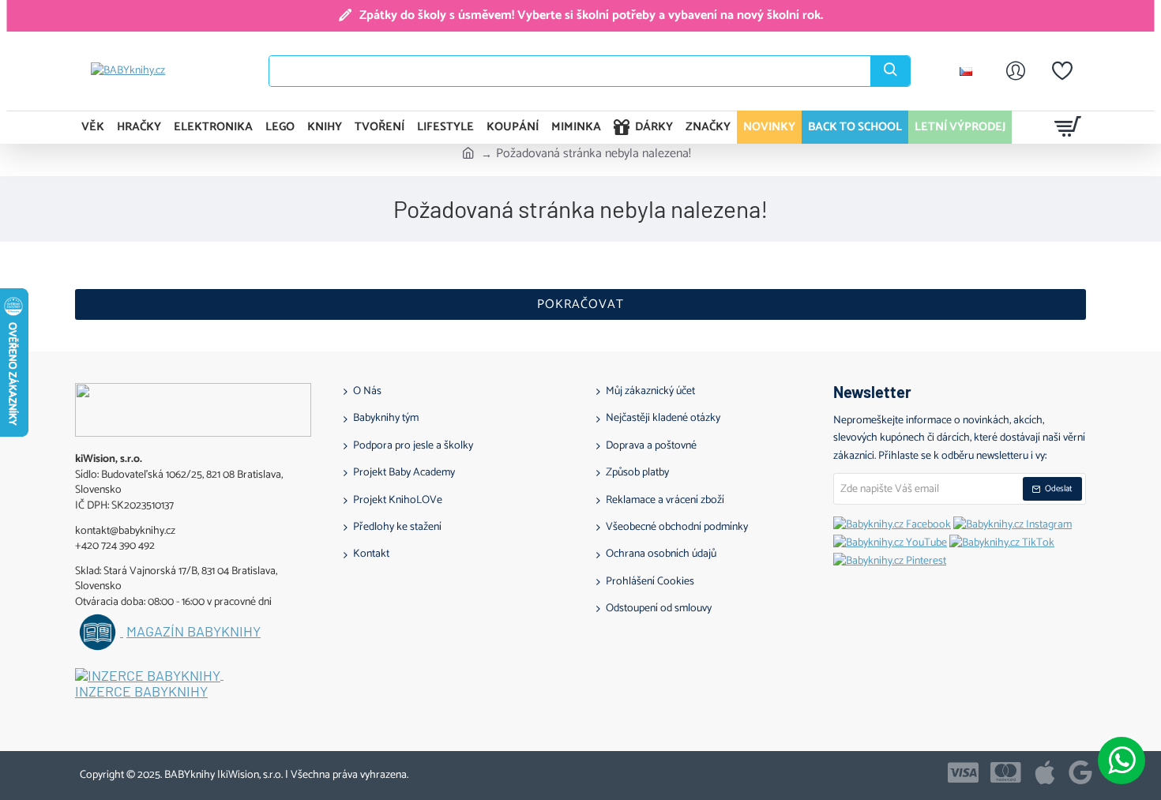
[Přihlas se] (1016, 71)
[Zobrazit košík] (1068, 127)
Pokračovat (580, 304)
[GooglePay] (1080, 772)
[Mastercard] (1005, 772)
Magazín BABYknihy (193, 632)
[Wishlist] (1062, 71)
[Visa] (963, 772)
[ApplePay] (1045, 772)
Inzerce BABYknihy (141, 692)
